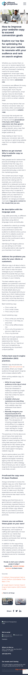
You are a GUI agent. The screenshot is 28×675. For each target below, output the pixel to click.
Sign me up (19, 669)
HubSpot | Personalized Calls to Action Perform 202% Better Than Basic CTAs (14, 579)
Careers (4, 639)
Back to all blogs (9, 593)
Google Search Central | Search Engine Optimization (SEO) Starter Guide (14, 587)
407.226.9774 (6, 654)
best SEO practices (16, 367)
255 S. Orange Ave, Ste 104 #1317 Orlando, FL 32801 (12, 650)
